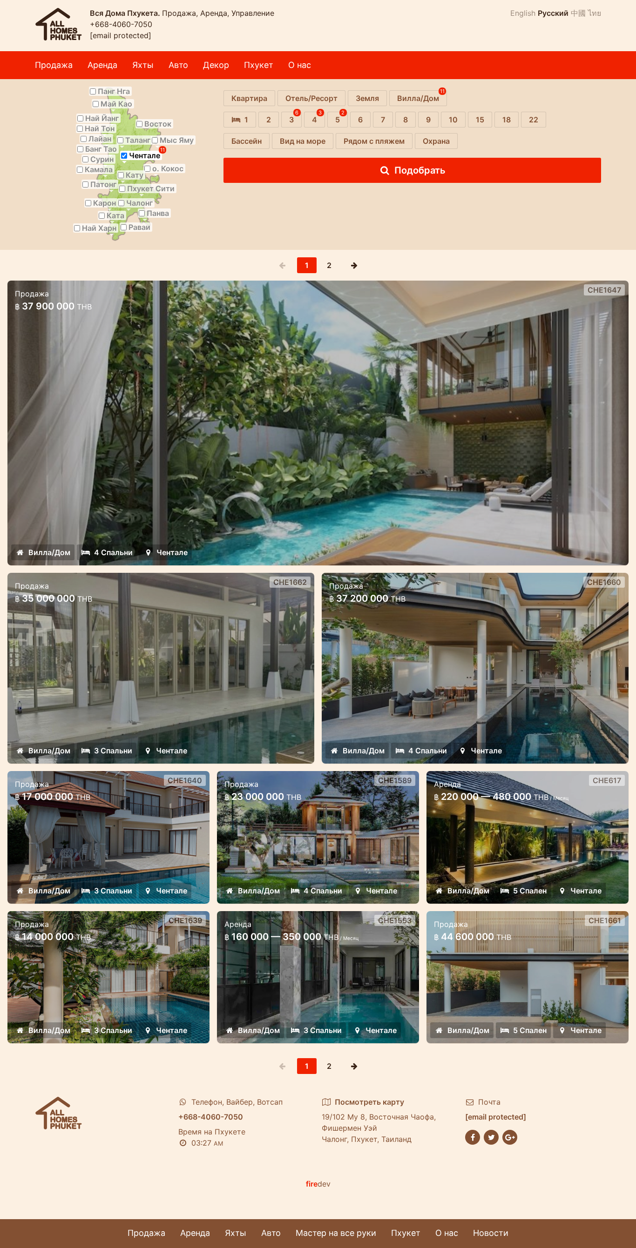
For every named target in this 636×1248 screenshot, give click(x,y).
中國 (578, 13)
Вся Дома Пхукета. (126, 13)
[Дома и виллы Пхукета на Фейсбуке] (472, 1136)
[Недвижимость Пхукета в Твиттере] (491, 1136)
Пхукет (258, 65)
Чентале (172, 552)
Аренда (102, 65)
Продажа (54, 65)
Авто (178, 65)
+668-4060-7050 (121, 24)
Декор (216, 65)
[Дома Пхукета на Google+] (509, 1136)
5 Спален (530, 890)
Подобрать (420, 170)
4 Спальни (113, 552)
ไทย (594, 13)
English (522, 13)
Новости (490, 1233)
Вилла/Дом (49, 552)
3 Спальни (113, 750)
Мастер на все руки (336, 1233)
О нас (299, 65)
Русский (553, 13)
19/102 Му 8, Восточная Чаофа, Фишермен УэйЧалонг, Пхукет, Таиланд (379, 1120)
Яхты (143, 65)
